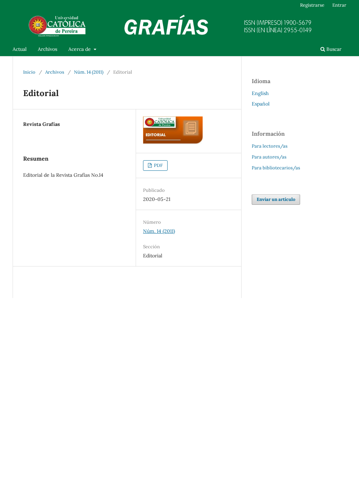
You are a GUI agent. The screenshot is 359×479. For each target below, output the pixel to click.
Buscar (333, 49)
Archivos (47, 49)
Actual (20, 49)
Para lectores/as (269, 146)
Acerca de (80, 49)
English (260, 93)
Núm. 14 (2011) (88, 72)
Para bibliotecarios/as (276, 168)
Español (261, 104)
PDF (158, 165)
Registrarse (312, 5)
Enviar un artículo (276, 199)
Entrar (339, 5)
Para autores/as (269, 157)
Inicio (29, 72)
